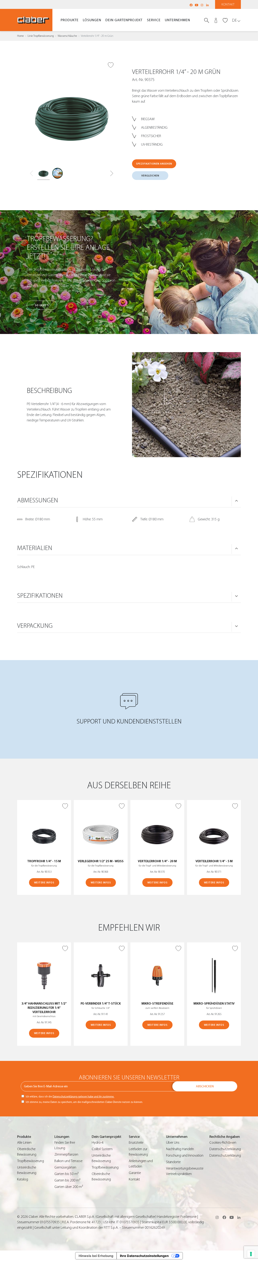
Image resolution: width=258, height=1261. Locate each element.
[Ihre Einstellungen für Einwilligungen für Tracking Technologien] (251, 1254)
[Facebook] (191, 5)
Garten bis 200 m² (67, 1180)
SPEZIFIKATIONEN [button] (40, 595)
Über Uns (172, 1142)
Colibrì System (102, 1149)
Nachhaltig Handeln (180, 1149)
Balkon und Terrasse (68, 1161)
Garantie (135, 1173)
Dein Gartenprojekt (124, 20)
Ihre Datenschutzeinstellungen (144, 1256)
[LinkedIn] (207, 5)
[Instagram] (202, 5)
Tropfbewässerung (30, 1161)
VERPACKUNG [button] (35, 625)
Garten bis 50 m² (66, 1174)
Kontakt (228, 4)
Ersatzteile (136, 1142)
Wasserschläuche (67, 36)
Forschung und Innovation (184, 1155)
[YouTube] (196, 5)
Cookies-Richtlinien (222, 1142)
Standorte (173, 1162)
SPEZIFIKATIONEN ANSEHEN (154, 163)
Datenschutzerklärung (225, 1149)
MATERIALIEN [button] (34, 548)
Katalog (22, 1179)
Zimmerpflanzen (66, 1154)
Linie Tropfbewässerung (41, 36)
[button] (111, 173)
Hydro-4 (97, 1142)
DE (234, 20)
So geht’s (42, 305)
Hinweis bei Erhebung (96, 1256)
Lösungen (92, 20)
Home (20, 36)
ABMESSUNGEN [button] (37, 500)
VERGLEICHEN (150, 175)
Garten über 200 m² (68, 1187)
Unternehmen (177, 20)
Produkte (70, 20)
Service (154, 20)
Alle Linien (24, 1142)
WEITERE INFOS (44, 882)
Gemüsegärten (65, 1167)
